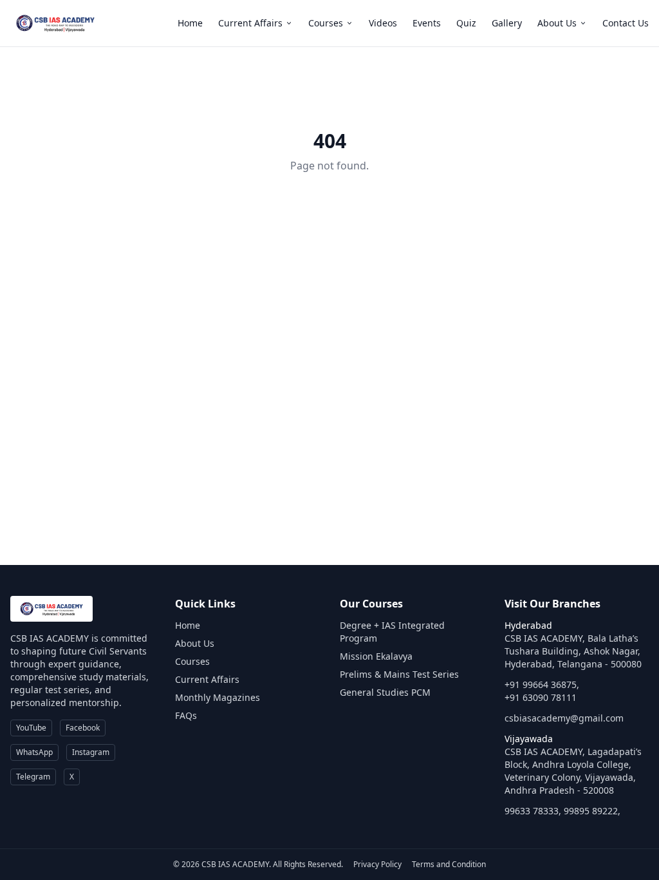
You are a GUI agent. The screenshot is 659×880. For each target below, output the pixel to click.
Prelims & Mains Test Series (399, 674)
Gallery (507, 23)
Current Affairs (250, 23)
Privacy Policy (377, 864)
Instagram (90, 752)
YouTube (31, 727)
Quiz (466, 23)
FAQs (186, 715)
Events (427, 23)
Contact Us (625, 23)
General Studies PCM (385, 692)
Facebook (83, 727)
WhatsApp (34, 752)
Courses (325, 23)
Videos (383, 23)
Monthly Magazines (217, 697)
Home (190, 23)
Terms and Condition (449, 864)
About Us (557, 23)
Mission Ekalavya (376, 656)
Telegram (33, 776)
